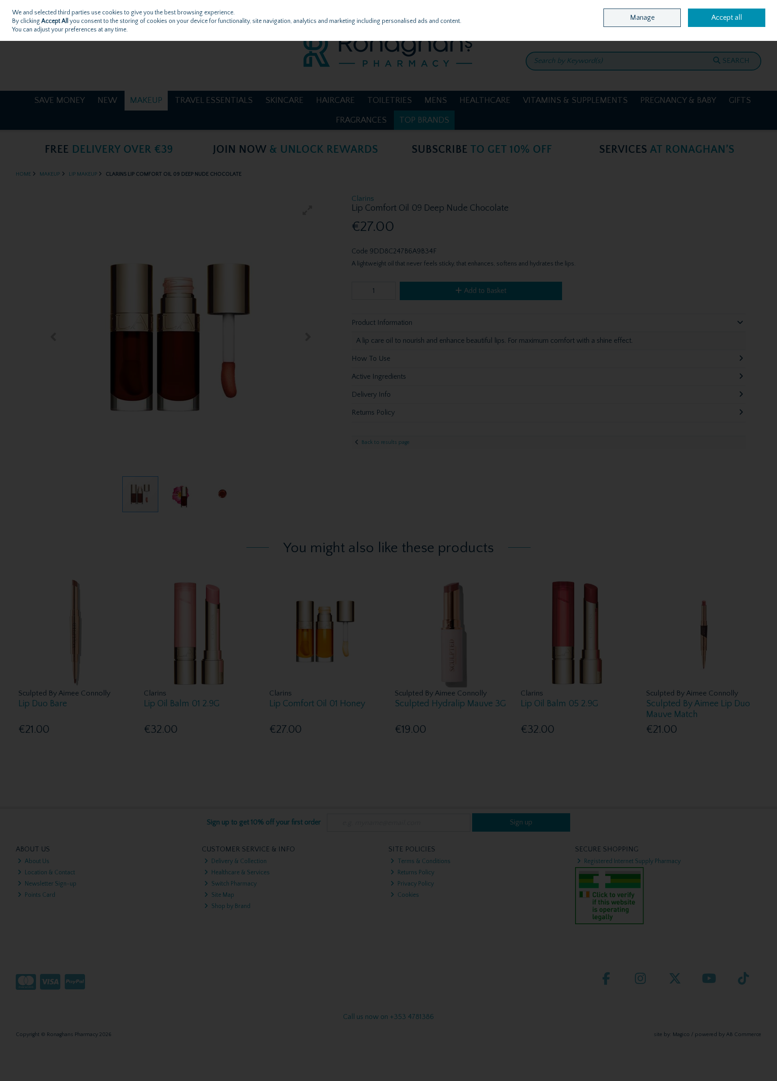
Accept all (726, 17)
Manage (642, 17)
